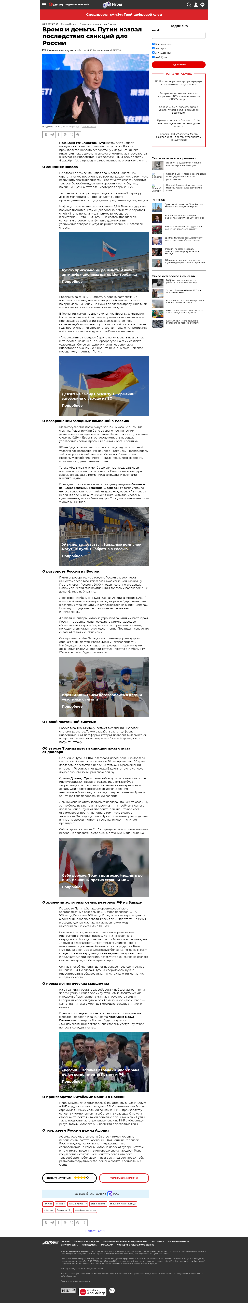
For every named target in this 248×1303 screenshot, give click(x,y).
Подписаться (179, 65)
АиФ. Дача (160, 48)
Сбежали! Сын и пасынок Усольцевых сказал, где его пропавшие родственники (186, 177)
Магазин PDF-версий (178, 1241)
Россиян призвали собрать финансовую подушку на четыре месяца (182, 251)
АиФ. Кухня (161, 57)
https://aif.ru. (70, 1276)
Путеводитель (89, 1245)
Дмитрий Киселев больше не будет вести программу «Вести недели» (183, 239)
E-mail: (156, 30)
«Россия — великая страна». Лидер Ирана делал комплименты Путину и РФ (100, 1072)
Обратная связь (69, 1245)
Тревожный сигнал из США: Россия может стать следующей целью (184, 205)
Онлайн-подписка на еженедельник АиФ (125, 1241)
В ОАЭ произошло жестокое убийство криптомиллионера (182, 281)
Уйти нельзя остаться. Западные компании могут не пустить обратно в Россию (102, 546)
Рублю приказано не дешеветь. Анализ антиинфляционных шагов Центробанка (99, 272)
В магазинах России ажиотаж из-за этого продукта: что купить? (184, 312)
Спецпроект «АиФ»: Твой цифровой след (124, 15)
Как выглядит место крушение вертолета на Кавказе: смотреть (183, 322)
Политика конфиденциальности (75, 1281)
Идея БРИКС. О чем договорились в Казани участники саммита (102, 697)
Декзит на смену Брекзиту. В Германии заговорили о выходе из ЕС (98, 396)
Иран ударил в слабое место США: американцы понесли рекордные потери (178, 123)
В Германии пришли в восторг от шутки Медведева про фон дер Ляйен (185, 261)
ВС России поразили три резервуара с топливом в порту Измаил (178, 83)
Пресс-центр (157, 1241)
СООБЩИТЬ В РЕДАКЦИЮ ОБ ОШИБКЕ (135, 1245)
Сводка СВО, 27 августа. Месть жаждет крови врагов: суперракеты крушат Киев (178, 137)
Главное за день (163, 44)
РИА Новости (89, 126)
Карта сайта (107, 1245)
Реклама (65, 1241)
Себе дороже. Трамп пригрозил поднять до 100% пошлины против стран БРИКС (102, 877)
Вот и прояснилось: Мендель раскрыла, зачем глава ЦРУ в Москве (184, 216)
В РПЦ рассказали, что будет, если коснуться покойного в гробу (183, 228)
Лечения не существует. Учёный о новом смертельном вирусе (183, 164)
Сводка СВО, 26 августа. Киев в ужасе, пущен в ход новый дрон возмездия (179, 110)
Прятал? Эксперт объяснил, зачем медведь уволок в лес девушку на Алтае (184, 188)
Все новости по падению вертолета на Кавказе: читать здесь (185, 302)
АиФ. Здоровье (163, 53)
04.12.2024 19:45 (50, 24)
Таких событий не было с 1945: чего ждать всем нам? (184, 291)
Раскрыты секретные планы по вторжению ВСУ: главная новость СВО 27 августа (179, 96)
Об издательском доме (86, 1241)
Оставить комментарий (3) (124, 1178)
